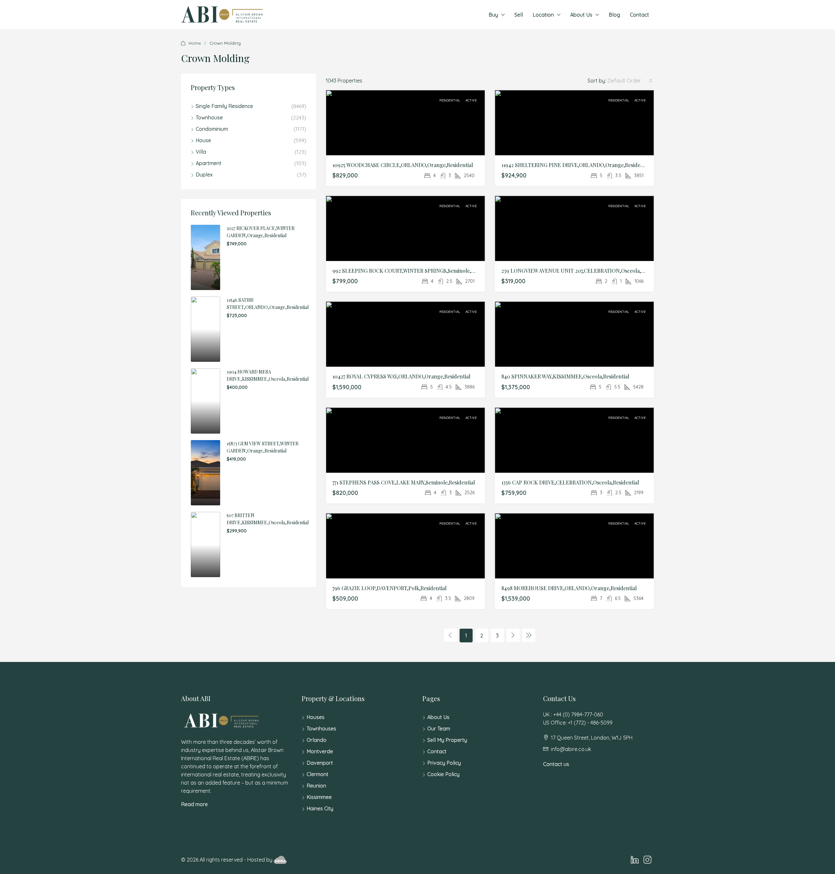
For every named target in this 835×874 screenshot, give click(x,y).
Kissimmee (319, 797)
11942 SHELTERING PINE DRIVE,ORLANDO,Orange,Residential (576, 164)
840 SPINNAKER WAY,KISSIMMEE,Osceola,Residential (565, 376)
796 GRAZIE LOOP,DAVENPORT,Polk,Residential (389, 588)
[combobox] (630, 80)
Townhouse (209, 117)
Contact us (556, 764)
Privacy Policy (444, 762)
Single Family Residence (224, 106)
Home (195, 43)
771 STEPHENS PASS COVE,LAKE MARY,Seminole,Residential (403, 482)
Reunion (316, 785)
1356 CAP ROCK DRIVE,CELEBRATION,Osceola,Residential (570, 482)
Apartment (208, 163)
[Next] (513, 635)
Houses (316, 717)
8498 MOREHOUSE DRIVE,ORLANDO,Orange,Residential (569, 588)
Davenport (320, 762)
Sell (518, 14)
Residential (450, 100)
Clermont (317, 774)
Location (543, 14)
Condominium (212, 129)
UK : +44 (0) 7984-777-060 (573, 714)
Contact (639, 14)
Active (471, 100)
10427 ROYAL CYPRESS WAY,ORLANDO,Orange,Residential (401, 376)
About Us (581, 14)
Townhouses (321, 728)
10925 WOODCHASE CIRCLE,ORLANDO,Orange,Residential (402, 164)
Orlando (316, 740)
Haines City (320, 808)
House (203, 140)
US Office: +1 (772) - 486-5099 (578, 722)
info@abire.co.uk (571, 749)
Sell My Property (447, 740)
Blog (614, 14)
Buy (493, 14)
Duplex (204, 174)
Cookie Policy (443, 774)
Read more (194, 804)
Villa (201, 151)
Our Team (438, 728)
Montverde (320, 751)
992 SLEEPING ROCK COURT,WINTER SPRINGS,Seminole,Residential (414, 270)
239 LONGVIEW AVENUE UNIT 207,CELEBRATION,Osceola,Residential (584, 270)
